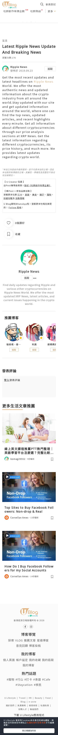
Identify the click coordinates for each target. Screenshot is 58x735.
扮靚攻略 (8, 198)
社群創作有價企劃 (14, 11)
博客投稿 (35, 646)
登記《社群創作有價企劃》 (37, 185)
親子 (42, 194)
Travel (24, 697)
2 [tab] (26, 22)
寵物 (49, 194)
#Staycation (24, 685)
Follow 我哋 (15, 207)
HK (32, 697)
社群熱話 (35, 11)
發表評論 (12, 380)
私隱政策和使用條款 (36, 722)
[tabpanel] (29, 18)
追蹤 (50, 69)
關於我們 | (11, 705)
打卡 (20, 194)
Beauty (40, 697)
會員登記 (51, 4)
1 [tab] (22, 22)
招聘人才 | (24, 709)
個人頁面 (9, 660)
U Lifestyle (11, 697)
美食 (34, 194)
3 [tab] (31, 22)
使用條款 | (35, 705)
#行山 (19, 679)
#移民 (38, 685)
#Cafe (46, 679)
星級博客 (43, 640)
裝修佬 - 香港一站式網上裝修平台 (13, 344)
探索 (11, 640)
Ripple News (18, 67)
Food (49, 697)
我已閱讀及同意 (29, 730)
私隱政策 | (46, 705)
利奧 (34, 344)
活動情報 (19, 198)
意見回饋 (22, 646)
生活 (4, 40)
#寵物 (10, 679)
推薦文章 (30, 640)
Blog (25, 701)
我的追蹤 (48, 660)
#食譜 (37, 679)
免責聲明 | (23, 705)
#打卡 (28, 679)
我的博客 (28, 665)
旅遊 (27, 194)
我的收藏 (35, 660)
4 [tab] (35, 22)
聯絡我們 (35, 709)
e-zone (33, 701)
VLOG (19, 640)
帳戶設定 (22, 660)
